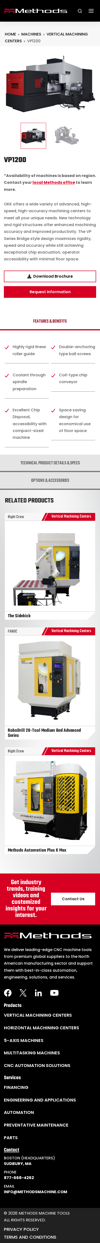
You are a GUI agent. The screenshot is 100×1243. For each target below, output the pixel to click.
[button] (33, 136)
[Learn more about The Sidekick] (50, 566)
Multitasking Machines (32, 1053)
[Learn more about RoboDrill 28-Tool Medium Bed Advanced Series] (50, 683)
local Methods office (54, 182)
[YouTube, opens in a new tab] (54, 992)
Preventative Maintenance (36, 1125)
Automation (19, 1112)
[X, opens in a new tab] (23, 992)
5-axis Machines (23, 1040)
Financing (16, 1087)
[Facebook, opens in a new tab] (8, 993)
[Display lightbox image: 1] (50, 84)
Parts (11, 1138)
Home (10, 34)
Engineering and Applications (40, 1100)
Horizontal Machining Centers (41, 1028)
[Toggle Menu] (91, 11)
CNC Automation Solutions (37, 1065)
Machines (31, 34)
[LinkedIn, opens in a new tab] (38, 993)
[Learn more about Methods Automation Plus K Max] (50, 800)
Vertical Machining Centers (38, 1015)
